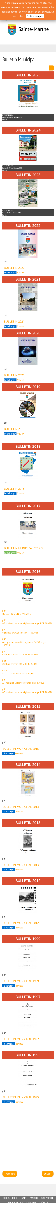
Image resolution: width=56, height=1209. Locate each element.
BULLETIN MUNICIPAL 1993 (20, 1097)
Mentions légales (39, 1206)
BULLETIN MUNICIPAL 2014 (20, 807)
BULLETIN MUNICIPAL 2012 (20, 923)
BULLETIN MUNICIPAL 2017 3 (23, 548)
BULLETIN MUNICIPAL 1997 (20, 1039)
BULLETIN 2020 (14, 375)
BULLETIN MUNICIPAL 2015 (20, 748)
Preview (4, 119)
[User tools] (51, 67)
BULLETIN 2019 (14, 429)
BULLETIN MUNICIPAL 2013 (20, 865)
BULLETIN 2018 (14, 488)
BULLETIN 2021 (14, 321)
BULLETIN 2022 (14, 268)
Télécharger (10, 272)
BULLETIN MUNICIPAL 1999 (20, 981)
